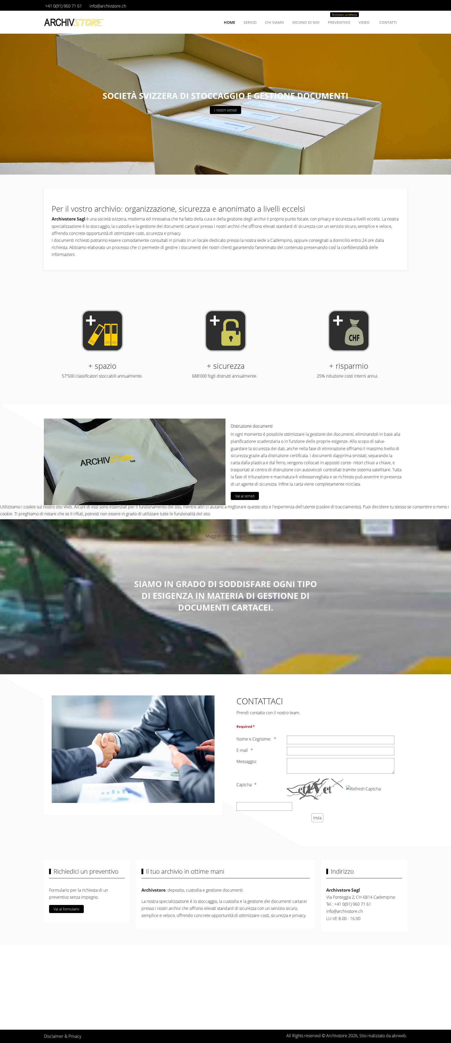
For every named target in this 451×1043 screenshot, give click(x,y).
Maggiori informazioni (226, 536)
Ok (11, 527)
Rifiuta (38, 527)
